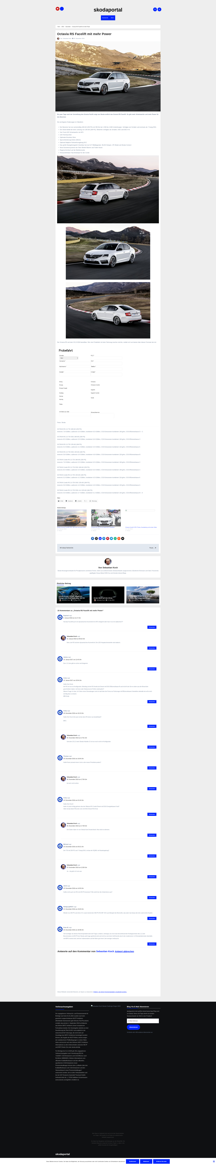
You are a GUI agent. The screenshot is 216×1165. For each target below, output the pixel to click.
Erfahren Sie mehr (161, 1161)
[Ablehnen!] (214, 1161)
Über (112, 18)
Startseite (105, 18)
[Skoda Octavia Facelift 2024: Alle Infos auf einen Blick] (73, 517)
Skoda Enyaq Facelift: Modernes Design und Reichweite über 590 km (72, 597)
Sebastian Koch (67, 38)
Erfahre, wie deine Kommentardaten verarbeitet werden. (110, 992)
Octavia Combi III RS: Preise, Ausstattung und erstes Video (141, 527)
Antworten (152, 627)
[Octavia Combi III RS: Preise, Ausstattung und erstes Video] (141, 517)
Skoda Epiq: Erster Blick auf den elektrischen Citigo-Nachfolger (140, 597)
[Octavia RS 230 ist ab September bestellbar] (107, 517)
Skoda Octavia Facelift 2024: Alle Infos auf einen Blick (71, 527)
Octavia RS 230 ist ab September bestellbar (103, 527)
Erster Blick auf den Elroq (103, 598)
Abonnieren (133, 1027)
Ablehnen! (146, 1161)
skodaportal (108, 10)
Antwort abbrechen (124, 951)
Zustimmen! (132, 1161)
